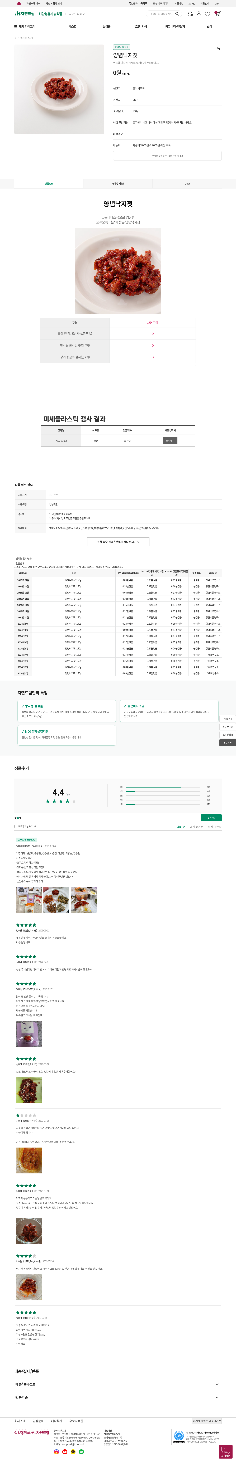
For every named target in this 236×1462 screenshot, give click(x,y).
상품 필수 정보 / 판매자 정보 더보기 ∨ (118, 541)
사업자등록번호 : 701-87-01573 (85, 1434)
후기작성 (211, 817)
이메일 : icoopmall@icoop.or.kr (69, 1444)
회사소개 (19, 1421)
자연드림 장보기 (54, 3)
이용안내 (204, 3)
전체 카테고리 (27, 26)
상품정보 (49, 183)
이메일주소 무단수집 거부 (116, 1440)
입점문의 (38, 1421)
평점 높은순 (196, 827)
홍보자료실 (76, 1421)
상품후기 (118, 183)
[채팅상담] (225, 1451)
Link (217, 3)
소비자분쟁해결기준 (113, 1437)
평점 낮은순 (215, 827)
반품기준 (21, 1397)
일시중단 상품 (26, 38)
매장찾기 (56, 1421)
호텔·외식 (141, 26)
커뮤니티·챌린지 (175, 26)
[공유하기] (218, 48)
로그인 (191, 3)
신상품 (107, 26)
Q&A (187, 183)
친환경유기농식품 (50, 14)
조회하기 (170, 440)
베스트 (72, 26)
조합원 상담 (228, 734)
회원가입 (178, 3)
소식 (209, 26)
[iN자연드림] (19, 3)
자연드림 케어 (33, 3)
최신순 (181, 827)
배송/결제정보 (25, 1384)
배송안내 (228, 718)
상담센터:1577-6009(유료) (116, 1444)
